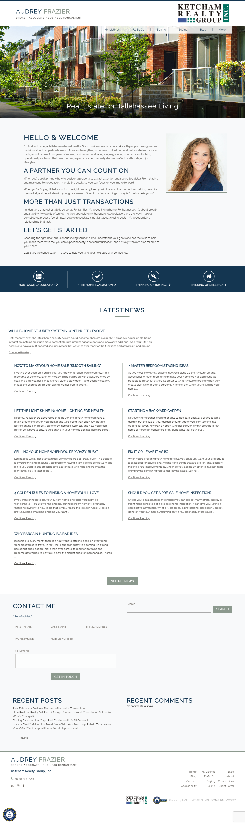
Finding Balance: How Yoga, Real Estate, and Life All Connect (50, 720)
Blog (203, 29)
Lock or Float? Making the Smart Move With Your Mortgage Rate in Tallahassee (61, 724)
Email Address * (97, 626)
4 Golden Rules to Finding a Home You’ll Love (56, 493)
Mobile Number (61, 638)
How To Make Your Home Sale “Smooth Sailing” (57, 366)
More (222, 29)
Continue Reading (19, 352)
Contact (191, 781)
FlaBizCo (138, 29)
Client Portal (226, 785)
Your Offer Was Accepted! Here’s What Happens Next (45, 728)
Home (192, 771)
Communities (226, 781)
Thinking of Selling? (207, 284)
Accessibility (188, 785)
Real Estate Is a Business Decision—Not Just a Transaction (49, 708)
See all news (122, 581)
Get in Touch (65, 677)
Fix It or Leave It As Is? (148, 452)
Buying (161, 29)
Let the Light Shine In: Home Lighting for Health (59, 411)
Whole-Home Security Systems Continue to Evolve (57, 331)
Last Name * (59, 626)
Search (131, 604)
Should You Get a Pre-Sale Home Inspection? (170, 493)
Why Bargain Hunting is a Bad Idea (46, 534)
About (230, 776)
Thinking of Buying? (152, 284)
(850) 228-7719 (24, 778)
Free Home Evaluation (96, 284)
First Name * (24, 626)
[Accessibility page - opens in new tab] (159, 801)
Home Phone (24, 638)
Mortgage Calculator (37, 284)
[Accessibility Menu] (9, 814)
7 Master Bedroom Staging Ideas (158, 366)
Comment (22, 651)
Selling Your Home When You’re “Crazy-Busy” (56, 452)
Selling (183, 29)
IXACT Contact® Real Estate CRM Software (209, 800)
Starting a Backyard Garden (154, 411)
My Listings (112, 29)
